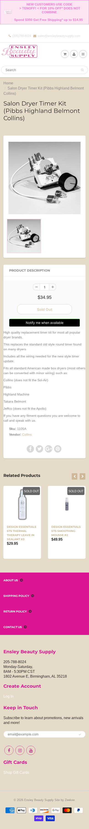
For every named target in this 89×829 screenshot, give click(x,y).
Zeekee (70, 800)
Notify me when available (44, 323)
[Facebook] (8, 750)
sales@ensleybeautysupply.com (59, 36)
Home (8, 83)
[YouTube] (30, 750)
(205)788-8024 (21, 36)
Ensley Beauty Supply (39, 800)
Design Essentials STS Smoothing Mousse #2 (66, 531)
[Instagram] (19, 750)
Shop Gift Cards (16, 772)
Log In (8, 696)
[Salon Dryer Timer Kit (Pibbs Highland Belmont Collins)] (44, 178)
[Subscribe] (79, 734)
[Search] (82, 70)
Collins (27, 434)
